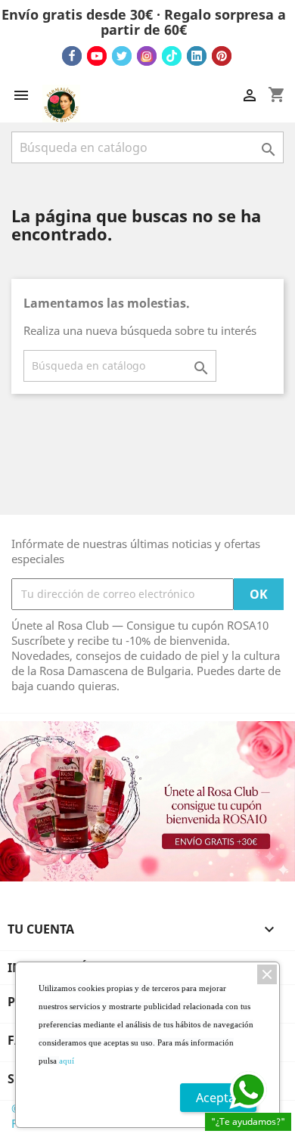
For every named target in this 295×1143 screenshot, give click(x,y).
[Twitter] (122, 56)
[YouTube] (97, 56)
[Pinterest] (221, 56)
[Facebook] (72, 56)
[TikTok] (172, 56)
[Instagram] (147, 56)
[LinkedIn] (196, 56)
